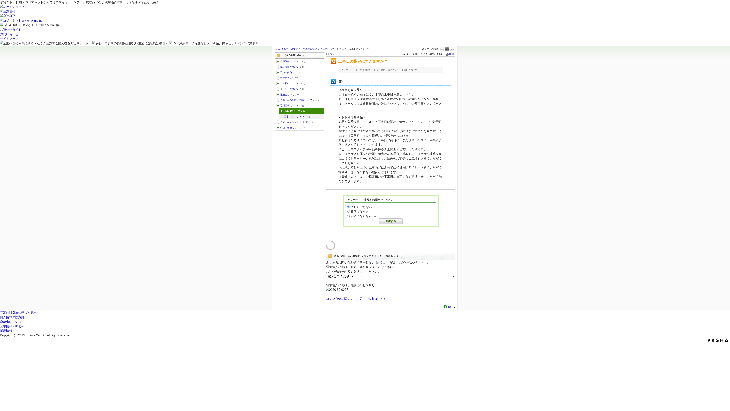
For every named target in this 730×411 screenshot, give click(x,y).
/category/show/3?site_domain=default (277, 72)
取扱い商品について (293, 72)
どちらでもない (361, 207)
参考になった (360, 211)
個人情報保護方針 (12, 317)
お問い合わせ (9, 34)
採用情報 (6, 330)
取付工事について (310, 48)
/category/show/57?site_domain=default (277, 89)
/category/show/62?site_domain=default (277, 67)
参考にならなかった (364, 216)
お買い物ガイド (10, 29)
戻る (332, 54)
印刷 (451, 54)
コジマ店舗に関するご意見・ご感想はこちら (356, 298)
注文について (290, 78)
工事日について (331, 48)
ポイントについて (292, 89)
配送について (290, 94)
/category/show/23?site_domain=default (277, 105)
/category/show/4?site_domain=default (277, 78)
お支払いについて (292, 83)
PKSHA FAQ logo (718, 340)
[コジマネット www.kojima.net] (21, 20)
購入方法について (292, 67)
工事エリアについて (297, 116)
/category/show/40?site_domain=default (277, 61)
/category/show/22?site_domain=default (277, 100)
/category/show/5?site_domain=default (277, 94)
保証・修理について (293, 127)
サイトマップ (9, 38)
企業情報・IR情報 (12, 326)
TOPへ (451, 307)
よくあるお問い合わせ (286, 48)
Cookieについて (11, 321)
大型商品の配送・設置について (299, 100)
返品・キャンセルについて (297, 122)
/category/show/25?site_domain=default (277, 127)
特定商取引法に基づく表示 (18, 312)
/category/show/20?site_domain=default (277, 83)
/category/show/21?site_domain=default (277, 122)
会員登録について (292, 61)
